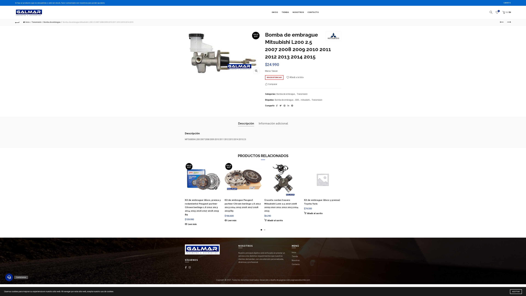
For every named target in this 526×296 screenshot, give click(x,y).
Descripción (246, 123)
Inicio (275, 12)
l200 (297, 100)
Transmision (317, 100)
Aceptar (516, 292)
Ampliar (256, 70)
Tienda (285, 12)
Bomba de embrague (52, 22)
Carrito (507, 3)
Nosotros (298, 12)
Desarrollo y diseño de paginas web (275, 280)
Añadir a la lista (297, 77)
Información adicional (273, 123)
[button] (9, 277)
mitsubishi (305, 100)
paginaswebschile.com (300, 280)
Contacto (313, 12)
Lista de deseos (498, 11)
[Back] (17, 22)
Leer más (192, 224)
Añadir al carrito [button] (275, 220)
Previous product (501, 22)
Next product (508, 22)
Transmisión (37, 22)
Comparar (272, 84)
